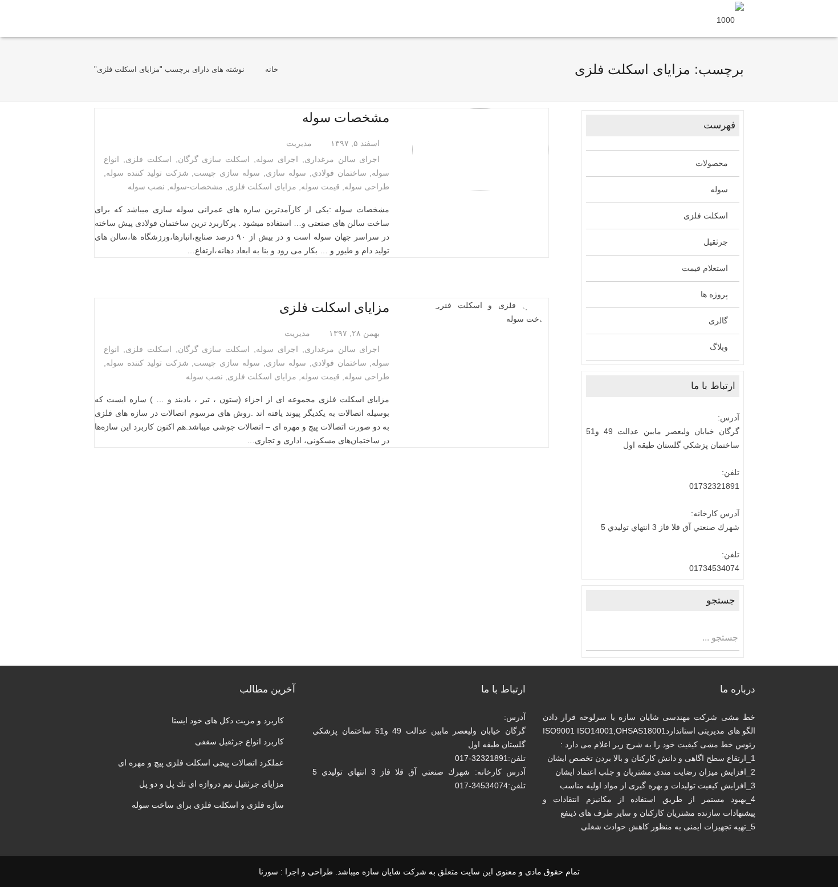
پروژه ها (714, 294)
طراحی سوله (366, 186)
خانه (271, 69)
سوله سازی (286, 172)
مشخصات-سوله (196, 186)
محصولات (711, 163)
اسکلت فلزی (148, 159)
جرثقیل (715, 241)
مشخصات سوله (345, 117)
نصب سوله (146, 186)
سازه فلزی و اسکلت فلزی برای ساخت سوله (208, 804)
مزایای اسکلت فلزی (261, 186)
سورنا (268, 871)
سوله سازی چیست (227, 172)
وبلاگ (719, 346)
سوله (719, 189)
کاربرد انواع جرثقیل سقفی (239, 741)
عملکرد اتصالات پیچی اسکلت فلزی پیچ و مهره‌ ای (201, 762)
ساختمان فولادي (339, 172)
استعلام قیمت (705, 268)
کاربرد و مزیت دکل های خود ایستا (228, 720)
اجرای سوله (277, 159)
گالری (718, 320)
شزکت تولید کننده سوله (147, 172)
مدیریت (299, 143)
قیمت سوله (320, 186)
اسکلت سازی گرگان (214, 159)
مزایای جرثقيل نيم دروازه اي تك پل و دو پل (211, 783)
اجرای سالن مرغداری (342, 159)
